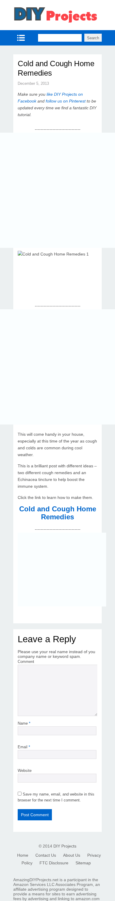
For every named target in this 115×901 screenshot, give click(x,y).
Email (24, 747)
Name (24, 723)
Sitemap (83, 863)
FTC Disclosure (54, 863)
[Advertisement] (57, 190)
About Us (71, 855)
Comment (26, 661)
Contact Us (45, 855)
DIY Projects (64, 846)
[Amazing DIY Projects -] (55, 21)
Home (22, 855)
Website (25, 770)
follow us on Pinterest (66, 101)
